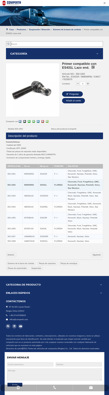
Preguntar (74, 94)
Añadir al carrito (73, 100)
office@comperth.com (18, 319)
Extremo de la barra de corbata (21, 263)
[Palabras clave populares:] (8, 43)
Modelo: (11, 129)
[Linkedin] (14, 326)
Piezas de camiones (47, 263)
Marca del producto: (59, 129)
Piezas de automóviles (17, 268)
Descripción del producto (22, 135)
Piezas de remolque (68, 263)
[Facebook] (8, 326)
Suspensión (36, 268)
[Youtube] (20, 326)
